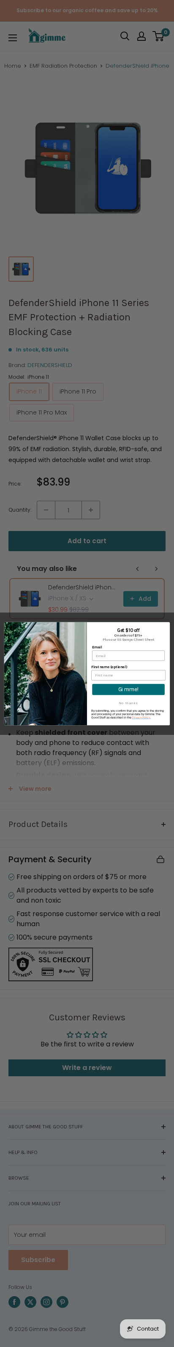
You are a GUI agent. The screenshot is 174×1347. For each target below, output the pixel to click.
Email (97, 646)
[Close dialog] (165, 625)
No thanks (128, 703)
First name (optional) (109, 666)
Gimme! (128, 689)
